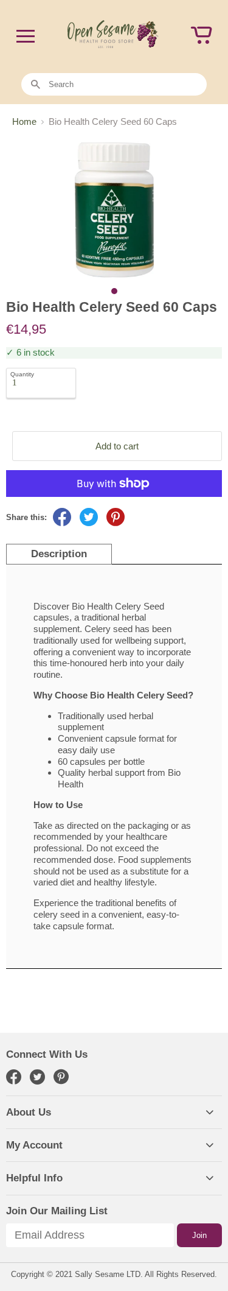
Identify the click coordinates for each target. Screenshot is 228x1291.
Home (24, 121)
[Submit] (35, 85)
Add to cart (117, 446)
